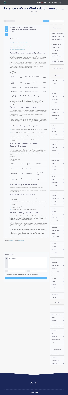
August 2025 (54, 118)
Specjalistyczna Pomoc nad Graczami (18, 49)
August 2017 (54, 201)
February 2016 (55, 255)
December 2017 (55, 188)
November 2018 (55, 153)
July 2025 (54, 121)
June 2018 (54, 169)
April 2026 (54, 93)
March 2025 (54, 134)
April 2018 (54, 176)
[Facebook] (31, 382)
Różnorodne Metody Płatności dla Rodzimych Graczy (21, 45)
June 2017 (54, 208)
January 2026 (54, 102)
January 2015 (54, 297)
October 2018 (54, 157)
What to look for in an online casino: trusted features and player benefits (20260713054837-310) (57, 47)
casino (53, 317)
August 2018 (54, 163)
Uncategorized (21, 240)
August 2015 (54, 275)
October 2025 (55, 112)
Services (45, 2)
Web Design (54, 363)
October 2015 (54, 268)
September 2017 (55, 198)
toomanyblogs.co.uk (56, 353)
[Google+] (36, 382)
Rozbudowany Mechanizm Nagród (18, 47)
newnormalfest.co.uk (56, 339)
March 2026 (54, 96)
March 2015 (54, 291)
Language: (39, 2)
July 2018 (54, 166)
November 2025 (55, 109)
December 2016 (55, 227)
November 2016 (55, 230)
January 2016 (54, 259)
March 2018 (54, 179)
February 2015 (55, 294)
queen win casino (55, 346)
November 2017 (55, 192)
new (53, 333)
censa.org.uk (54, 323)
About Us (51, 2)
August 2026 (54, 80)
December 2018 (55, 150)
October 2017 (54, 195)
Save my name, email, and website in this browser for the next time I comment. (22, 274)
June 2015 (54, 281)
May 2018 (54, 173)
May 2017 (54, 211)
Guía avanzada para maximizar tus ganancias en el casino (57, 61)
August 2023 (54, 147)
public (53, 342)
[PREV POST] (44, 21)
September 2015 (55, 271)
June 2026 (54, 86)
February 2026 (55, 99)
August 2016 (54, 240)
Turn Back (10, 20)
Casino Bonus (55, 320)
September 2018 (55, 160)
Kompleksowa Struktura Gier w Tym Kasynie (20, 42)
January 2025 (54, 137)
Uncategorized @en (56, 360)
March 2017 (54, 217)
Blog (36, 11)
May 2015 (54, 284)
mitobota (11, 240)
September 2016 (55, 236)
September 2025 (55, 115)
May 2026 (54, 90)
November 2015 (55, 265)
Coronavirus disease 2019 (57, 33)
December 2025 (55, 106)
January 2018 (54, 185)
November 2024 (55, 141)
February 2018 (55, 182)
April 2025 (54, 131)
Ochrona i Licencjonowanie (17, 44)
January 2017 (54, 224)
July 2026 (54, 83)
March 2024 (54, 144)
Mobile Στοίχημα (55, 330)
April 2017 (54, 214)
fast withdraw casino (56, 326)
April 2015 (54, 287)
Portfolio (56, 2)
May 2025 (54, 128)
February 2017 (55, 220)
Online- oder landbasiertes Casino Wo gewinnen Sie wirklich (57, 55)
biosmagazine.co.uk (56, 310)
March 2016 (54, 252)
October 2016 (54, 233)
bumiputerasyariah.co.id (57, 314)
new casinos (54, 336)
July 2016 (54, 243)
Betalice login (19, 56)
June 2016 (54, 246)
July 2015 (54, 278)
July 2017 (54, 204)
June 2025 (54, 125)
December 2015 (55, 262)
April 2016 (54, 249)
